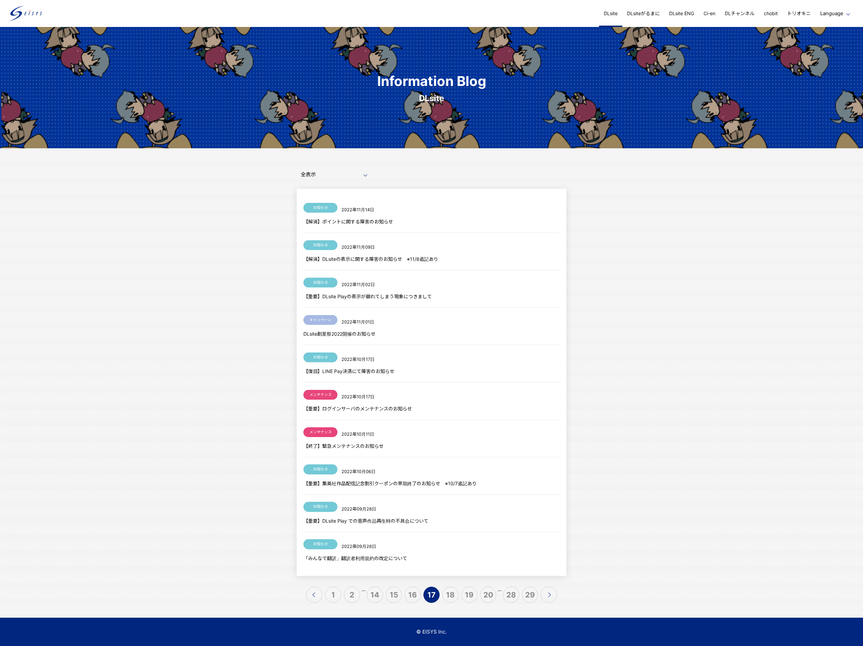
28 (511, 594)
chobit (771, 13)
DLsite (611, 13)
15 (394, 594)
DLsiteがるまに (643, 13)
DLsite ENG (681, 13)
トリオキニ (799, 13)
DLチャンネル (739, 13)
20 (488, 594)
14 (374, 594)
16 (412, 594)
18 (450, 594)
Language (831, 13)
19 (469, 594)
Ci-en (709, 13)
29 (530, 594)
